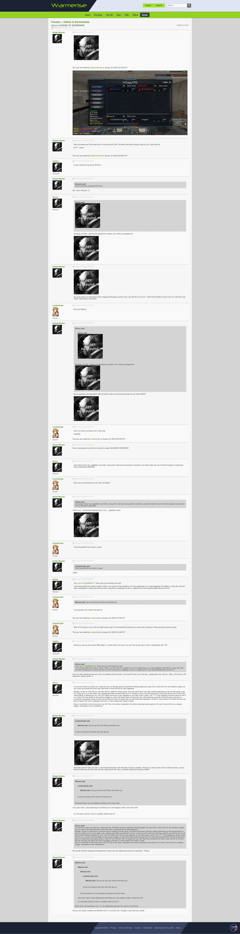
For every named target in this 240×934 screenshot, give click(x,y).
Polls (127, 14)
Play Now (98, 14)
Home (87, 14)
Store (178, 928)
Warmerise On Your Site (164, 928)
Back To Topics (184, 25)
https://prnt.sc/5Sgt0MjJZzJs (84, 583)
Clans (118, 14)
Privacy (113, 928)
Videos (135, 14)
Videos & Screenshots (76, 22)
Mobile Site (147, 928)
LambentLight (57, 305)
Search (170, 5)
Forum (145, 14)
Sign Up (159, 5)
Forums (55, 22)
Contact (138, 928)
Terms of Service (125, 928)
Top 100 (109, 14)
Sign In (148, 5)
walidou (55, 161)
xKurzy (55, 197)
